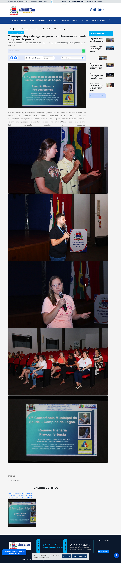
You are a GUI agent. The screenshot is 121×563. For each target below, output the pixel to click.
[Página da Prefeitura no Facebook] (81, 9)
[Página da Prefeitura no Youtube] (101, 547)
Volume (66, 58)
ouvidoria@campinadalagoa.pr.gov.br (56, 547)
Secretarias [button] (41, 20)
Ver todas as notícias (97, 96)
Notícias (17, 29)
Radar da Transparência (77, 1)
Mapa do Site (104, 551)
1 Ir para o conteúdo (13, 1)
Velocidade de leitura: (34, 58)
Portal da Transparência (95, 1)
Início (11, 29)
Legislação (15, 20)
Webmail (64, 1)
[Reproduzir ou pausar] (11, 57)
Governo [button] (32, 20)
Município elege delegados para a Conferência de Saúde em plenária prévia (45, 29)
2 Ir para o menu (23, 1)
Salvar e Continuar (79, 556)
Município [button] (23, 20)
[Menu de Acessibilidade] (116, 555)
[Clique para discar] (88, 9)
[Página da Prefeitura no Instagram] (84, 9)
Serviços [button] (74, 20)
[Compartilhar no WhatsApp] (83, 51)
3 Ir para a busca (33, 1)
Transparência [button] (64, 20)
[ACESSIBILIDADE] (52, 1)
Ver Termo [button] (66, 556)
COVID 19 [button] (84, 20)
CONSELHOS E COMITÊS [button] (97, 20)
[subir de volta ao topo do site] (117, 560)
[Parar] (15, 57)
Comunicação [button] (52, 20)
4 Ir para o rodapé (42, 1)
